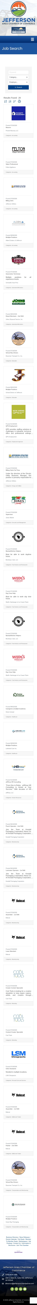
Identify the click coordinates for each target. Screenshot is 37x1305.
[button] (5, 101)
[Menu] (32, 39)
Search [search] (19, 87)
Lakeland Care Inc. (11, 748)
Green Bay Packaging (12, 1222)
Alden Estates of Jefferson (14, 240)
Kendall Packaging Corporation (15, 837)
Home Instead (10, 712)
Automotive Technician (13, 274)
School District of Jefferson (14, 392)
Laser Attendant (11, 951)
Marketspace (23, 1241)
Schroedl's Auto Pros (12, 282)
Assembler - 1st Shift (12, 914)
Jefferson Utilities (11, 204)
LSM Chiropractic (11, 1075)
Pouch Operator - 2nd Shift (14, 826)
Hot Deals (21, 1239)
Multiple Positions (11, 237)
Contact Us (17, 1243)
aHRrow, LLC (9, 793)
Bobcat (8, 918)
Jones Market (10, 517)
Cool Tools (9, 998)
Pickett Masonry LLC (12, 130)
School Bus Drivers (12, 353)
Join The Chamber (22, 1245)
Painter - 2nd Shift (11, 1145)
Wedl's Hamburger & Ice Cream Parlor (17, 602)
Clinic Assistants (11, 1068)
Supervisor (9, 514)
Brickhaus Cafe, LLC (12, 560)
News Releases (25, 1237)
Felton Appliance (11, 167)
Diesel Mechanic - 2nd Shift (15, 316)
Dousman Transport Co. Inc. (14, 356)
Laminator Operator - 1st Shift (15, 870)
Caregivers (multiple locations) (15, 709)
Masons (8, 127)
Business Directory (12, 1237)
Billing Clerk (9, 200)
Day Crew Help (11, 593)
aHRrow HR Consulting (13, 782)
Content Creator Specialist (14, 1032)
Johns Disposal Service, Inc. (14, 319)
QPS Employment (11, 426)
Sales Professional (12, 164)
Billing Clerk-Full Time (13, 470)
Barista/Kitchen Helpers (13, 551)
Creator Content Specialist (14, 988)
